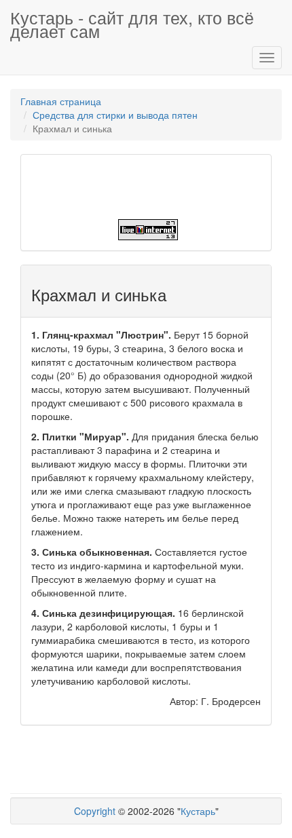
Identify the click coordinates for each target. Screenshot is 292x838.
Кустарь (198, 811)
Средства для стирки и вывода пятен (115, 114)
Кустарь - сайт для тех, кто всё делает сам (132, 23)
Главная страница (60, 101)
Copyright (94, 811)
